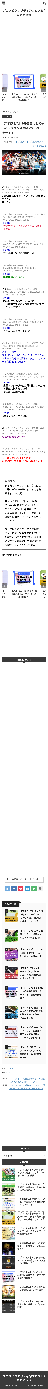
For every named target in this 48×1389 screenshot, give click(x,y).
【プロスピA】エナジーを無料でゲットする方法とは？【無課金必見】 (31, 953)
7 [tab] (34, 105)
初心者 (7, 1072)
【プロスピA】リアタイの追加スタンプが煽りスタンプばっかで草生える (31, 1260)
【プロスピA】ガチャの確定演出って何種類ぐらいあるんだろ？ (31, 1246)
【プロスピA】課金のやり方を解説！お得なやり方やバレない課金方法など (31, 1187)
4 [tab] (22, 105)
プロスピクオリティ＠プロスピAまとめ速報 (24, 12)
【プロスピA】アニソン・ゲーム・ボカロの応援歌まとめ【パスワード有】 (31, 1202)
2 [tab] (14, 105)
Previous (4, 89)
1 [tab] (10, 105)
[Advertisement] (24, 44)
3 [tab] (18, 105)
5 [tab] (26, 105)
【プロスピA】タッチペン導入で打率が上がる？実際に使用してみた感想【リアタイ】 (31, 1216)
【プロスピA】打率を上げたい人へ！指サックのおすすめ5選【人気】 (31, 934)
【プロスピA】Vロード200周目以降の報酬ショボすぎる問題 (31, 1304)
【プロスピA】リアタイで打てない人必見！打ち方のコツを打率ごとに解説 (31, 1172)
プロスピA (9, 1068)
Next (43, 89)
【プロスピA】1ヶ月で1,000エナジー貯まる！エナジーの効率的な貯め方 (31, 1231)
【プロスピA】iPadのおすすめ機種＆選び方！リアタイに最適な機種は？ (24, 97)
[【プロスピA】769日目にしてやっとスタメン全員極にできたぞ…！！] (27, 888)
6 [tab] (30, 105)
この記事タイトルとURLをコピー (25, 879)
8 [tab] (38, 105)
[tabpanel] (24, 87)
